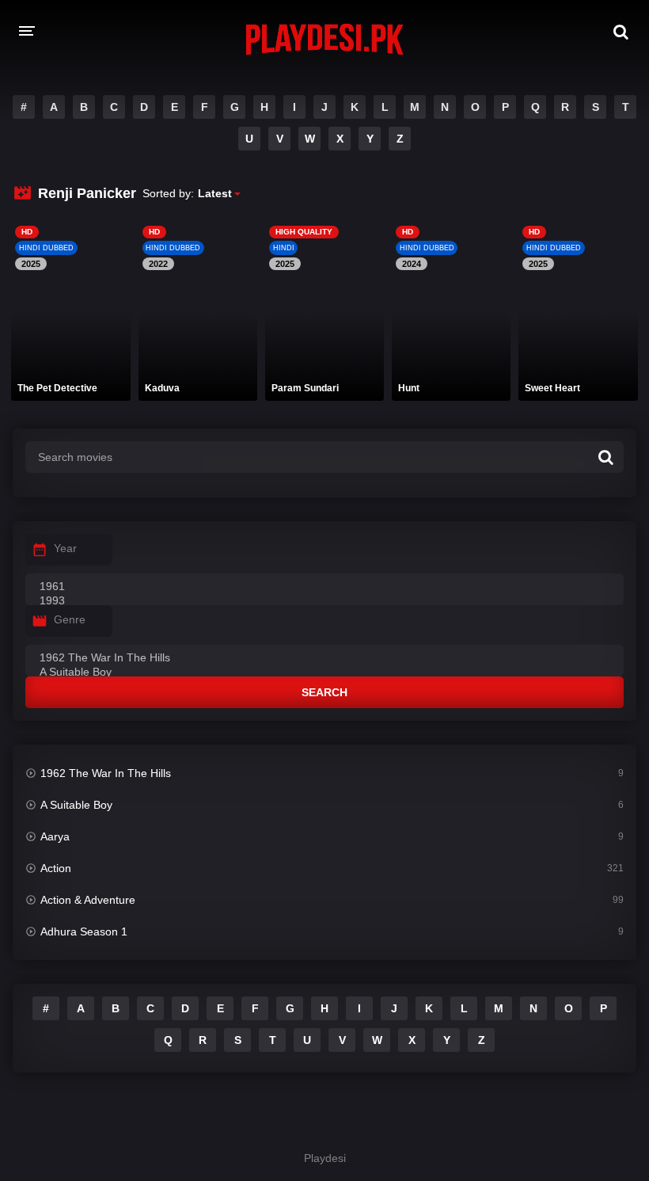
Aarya (55, 836)
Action (55, 868)
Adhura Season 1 (83, 931)
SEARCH (324, 692)
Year (65, 548)
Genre (69, 619)
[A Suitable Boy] (324, 672)
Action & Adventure (87, 899)
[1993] (324, 601)
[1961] (324, 587)
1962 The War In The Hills (105, 773)
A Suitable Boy (76, 804)
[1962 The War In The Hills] (324, 658)
